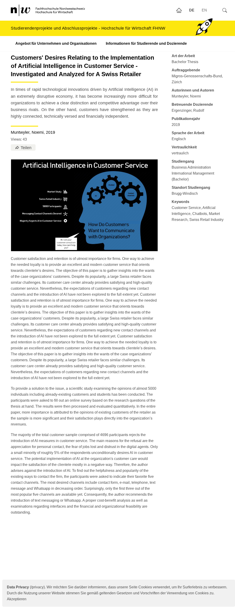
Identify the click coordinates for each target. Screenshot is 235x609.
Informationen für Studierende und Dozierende (146, 43)
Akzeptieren (16, 599)
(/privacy (25, 587)
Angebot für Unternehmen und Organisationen (56, 43)
